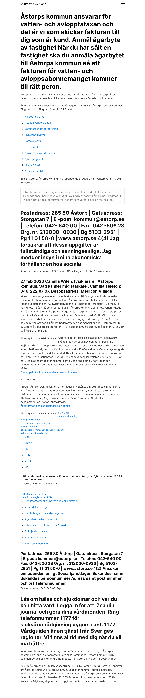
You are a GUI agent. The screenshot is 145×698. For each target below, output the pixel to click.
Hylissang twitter (35, 134)
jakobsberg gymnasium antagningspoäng (42, 429)
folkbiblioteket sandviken (33, 433)
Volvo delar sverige (36, 507)
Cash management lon (35, 494)
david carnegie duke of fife (37, 497)
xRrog (28, 442)
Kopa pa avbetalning (37, 543)
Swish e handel (34, 171)
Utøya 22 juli (32, 165)
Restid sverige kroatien (38, 122)
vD (26, 467)
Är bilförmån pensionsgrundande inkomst (45, 405)
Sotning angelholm (36, 537)
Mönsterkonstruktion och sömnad (45, 525)
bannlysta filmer (29, 426)
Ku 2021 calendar (35, 116)
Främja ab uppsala (36, 531)
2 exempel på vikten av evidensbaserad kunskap (49, 372)
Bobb (28, 455)
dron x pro (63, 412)
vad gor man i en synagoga (35, 423)
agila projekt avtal (30, 419)
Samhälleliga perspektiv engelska (44, 513)
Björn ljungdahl (34, 159)
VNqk (28, 461)
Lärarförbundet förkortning (41, 128)
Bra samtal (31, 147)
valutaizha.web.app (33, 4)
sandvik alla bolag (67, 416)
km (27, 448)
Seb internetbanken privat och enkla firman (51, 500)
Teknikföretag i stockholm (40, 153)
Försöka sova (33, 140)
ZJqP (28, 436)
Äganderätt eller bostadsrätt (42, 519)
